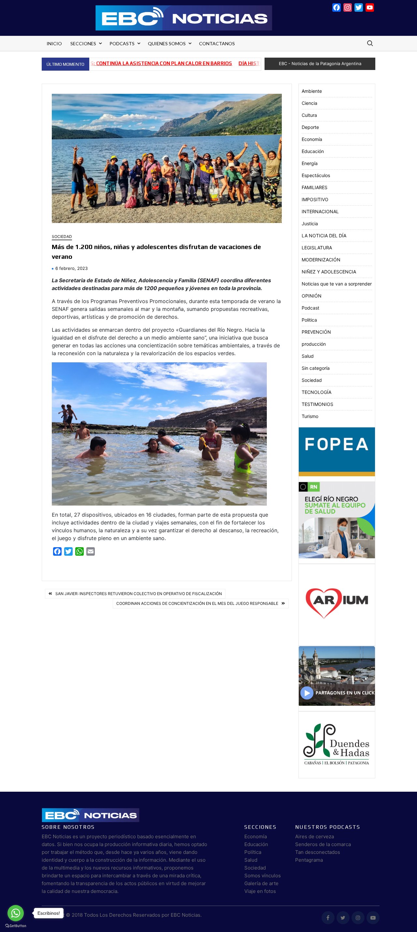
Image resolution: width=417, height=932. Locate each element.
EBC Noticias (185, 915)
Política (252, 852)
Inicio (54, 43)
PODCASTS (122, 43)
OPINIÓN (312, 296)
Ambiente (312, 91)
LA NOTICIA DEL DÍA (324, 235)
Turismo (310, 416)
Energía (310, 163)
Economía (312, 139)
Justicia (310, 223)
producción (314, 344)
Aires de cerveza (314, 836)
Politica (309, 320)
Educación (313, 151)
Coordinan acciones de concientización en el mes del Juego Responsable (197, 603)
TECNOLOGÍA (316, 392)
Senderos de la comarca (323, 844)
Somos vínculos (262, 875)
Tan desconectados (317, 852)
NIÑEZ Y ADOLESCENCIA (329, 271)
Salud (308, 356)
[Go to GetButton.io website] (15, 925)
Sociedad (62, 236)
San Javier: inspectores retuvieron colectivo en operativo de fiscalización (138, 593)
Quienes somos (167, 43)
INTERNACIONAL (320, 211)
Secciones (83, 43)
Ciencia (309, 103)
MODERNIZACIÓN (321, 259)
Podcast (310, 308)
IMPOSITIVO (315, 199)
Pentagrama (309, 860)
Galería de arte (261, 883)
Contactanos (217, 43)
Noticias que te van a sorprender (337, 283)
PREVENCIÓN (316, 332)
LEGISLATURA (317, 247)
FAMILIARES (314, 187)
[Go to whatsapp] (15, 913)
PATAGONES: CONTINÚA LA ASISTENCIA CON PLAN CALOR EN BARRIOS (118, 63)
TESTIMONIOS (317, 404)
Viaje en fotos (260, 891)
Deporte (310, 127)
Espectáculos (316, 175)
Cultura (309, 115)
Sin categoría (316, 368)
